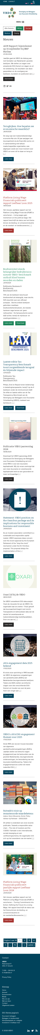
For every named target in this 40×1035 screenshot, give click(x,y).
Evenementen (6, 994)
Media (4, 997)
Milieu (19, 28)
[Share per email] (10, 87)
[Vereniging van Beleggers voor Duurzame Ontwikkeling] (20, 17)
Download (20, 323)
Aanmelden (9, 79)
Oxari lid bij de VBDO (14, 594)
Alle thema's (9, 28)
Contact (12, 1)
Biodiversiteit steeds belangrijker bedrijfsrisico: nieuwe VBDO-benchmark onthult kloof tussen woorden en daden (17, 275)
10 (15, 945)
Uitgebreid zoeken (8, 1005)
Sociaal (28, 28)
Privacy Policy (6, 977)
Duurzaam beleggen (9, 1016)
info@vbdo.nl (7, 972)
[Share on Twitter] (7, 87)
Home (5, 1)
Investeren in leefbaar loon (11, 1022)
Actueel (4, 992)
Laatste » (31, 945)
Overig (16, 33)
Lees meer (8, 159)
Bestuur (7, 33)
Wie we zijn (6, 999)
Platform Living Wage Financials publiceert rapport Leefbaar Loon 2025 (17, 200)
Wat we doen (6, 1001)
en (34, 3)
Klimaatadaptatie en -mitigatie (12, 1020)
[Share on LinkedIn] (4, 87)
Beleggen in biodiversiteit (10, 1018)
